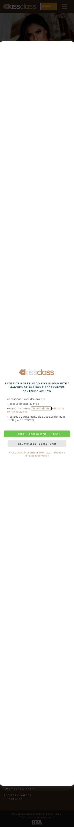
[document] (37, 413)
